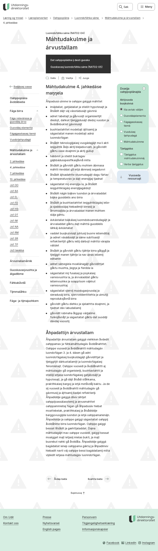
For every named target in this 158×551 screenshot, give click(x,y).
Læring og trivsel (13, 17)
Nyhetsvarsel (51, 523)
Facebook (112, 542)
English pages (51, 529)
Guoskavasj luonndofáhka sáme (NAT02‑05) (76, 66)
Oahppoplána (61, 17)
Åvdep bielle (60, 479)
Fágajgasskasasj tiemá (133, 123)
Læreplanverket (38, 17)
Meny (148, 6)
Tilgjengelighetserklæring (98, 523)
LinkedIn (130, 542)
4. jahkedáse (10, 22)
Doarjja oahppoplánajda (130, 90)
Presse (47, 517)
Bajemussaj (76, 493)
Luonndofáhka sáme (87, 17)
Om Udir (8, 517)
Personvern (89, 517)
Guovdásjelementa (135, 115)
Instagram (148, 542)
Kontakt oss (11, 523)
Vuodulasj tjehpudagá (130, 133)
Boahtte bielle (95, 479)
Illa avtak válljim (133, 109)
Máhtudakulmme (134, 141)
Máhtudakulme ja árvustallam (122, 17)
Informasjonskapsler (95, 529)
